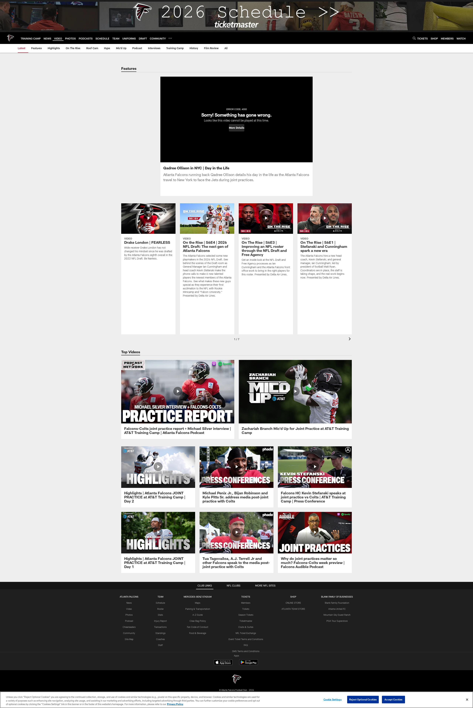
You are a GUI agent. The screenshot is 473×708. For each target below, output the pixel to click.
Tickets (245, 609)
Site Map (129, 639)
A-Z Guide (198, 614)
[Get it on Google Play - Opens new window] (248, 664)
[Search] (414, 38)
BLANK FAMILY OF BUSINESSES (337, 596)
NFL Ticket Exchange (246, 633)
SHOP (293, 596)
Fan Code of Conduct (197, 627)
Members (245, 602)
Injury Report (160, 621)
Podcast (129, 621)
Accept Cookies (393, 699)
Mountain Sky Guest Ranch (337, 614)
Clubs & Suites (245, 627)
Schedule (160, 602)
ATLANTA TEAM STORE (293, 609)
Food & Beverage (197, 633)
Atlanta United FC (337, 609)
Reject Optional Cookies (363, 699)
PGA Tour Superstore (337, 621)
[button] (236, 127)
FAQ (246, 645)
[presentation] (350, 339)
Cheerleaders (129, 627)
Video (129, 609)
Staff (160, 645)
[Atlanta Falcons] (236, 679)
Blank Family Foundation (337, 602)
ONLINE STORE (293, 602)
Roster (160, 609)
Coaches (160, 639)
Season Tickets (245, 614)
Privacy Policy (175, 704)
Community (129, 633)
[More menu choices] (170, 38)
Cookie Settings (333, 699)
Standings (160, 633)
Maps (197, 602)
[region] (236, 700)
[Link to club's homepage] (10, 38)
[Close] (467, 699)
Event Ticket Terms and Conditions (246, 639)
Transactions (160, 627)
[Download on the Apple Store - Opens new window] (223, 663)
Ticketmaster (245, 621)
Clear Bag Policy (198, 621)
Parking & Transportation (197, 609)
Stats (160, 614)
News (129, 602)
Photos (129, 614)
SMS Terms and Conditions (245, 651)
